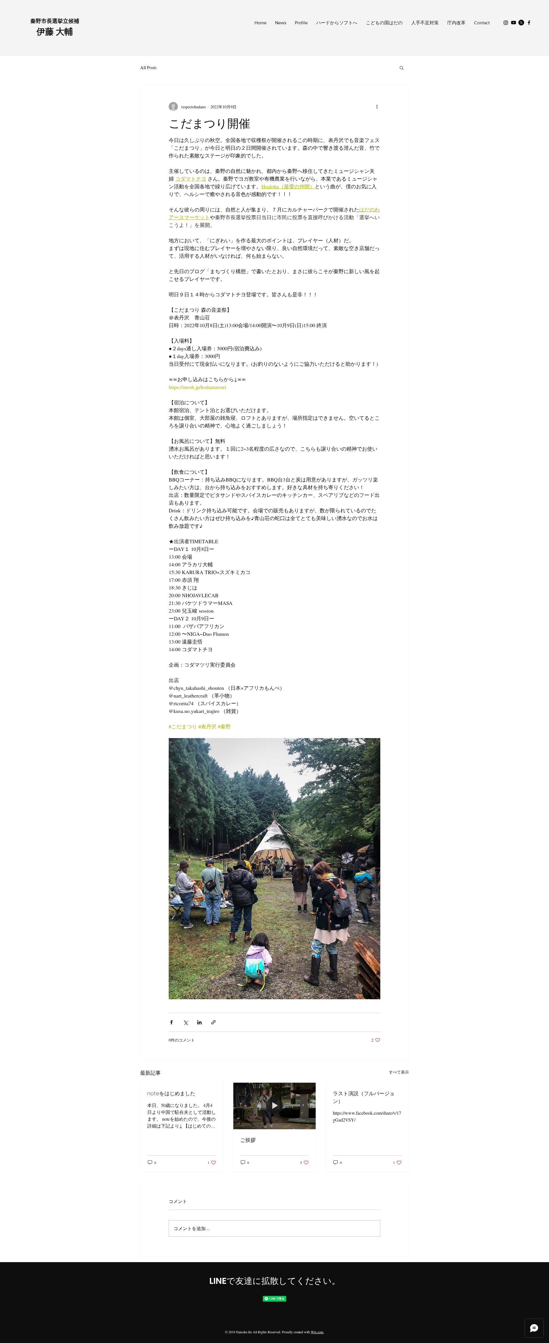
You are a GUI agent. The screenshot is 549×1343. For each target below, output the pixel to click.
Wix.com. (317, 1332)
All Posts (148, 67)
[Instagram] (506, 22)
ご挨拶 (248, 1140)
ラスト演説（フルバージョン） (364, 1097)
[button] (401, 67)
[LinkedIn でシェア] (199, 1022)
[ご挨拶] (274, 1106)
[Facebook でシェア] (171, 1022)
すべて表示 (399, 1072)
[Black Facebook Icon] (529, 22)
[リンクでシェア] (213, 1022)
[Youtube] (513, 22)
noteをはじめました (171, 1093)
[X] (521, 22)
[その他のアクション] (376, 106)
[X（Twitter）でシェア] (185, 1022)
